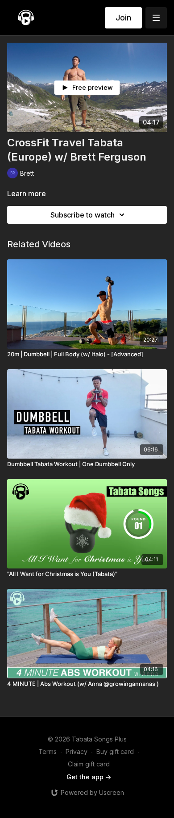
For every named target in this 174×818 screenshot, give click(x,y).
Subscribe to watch (82, 214)
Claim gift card (89, 764)
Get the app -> (88, 777)
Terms (47, 751)
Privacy (76, 751)
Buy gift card (115, 751)
